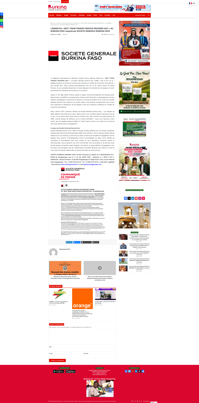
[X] (1, 17)
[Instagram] (1, 26)
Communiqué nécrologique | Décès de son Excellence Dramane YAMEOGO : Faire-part (139, 253)
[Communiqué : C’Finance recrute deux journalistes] (105, 294)
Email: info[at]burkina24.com (99, 374)
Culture (107, 15)
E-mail (51, 353)
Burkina (58, 15)
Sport (95, 15)
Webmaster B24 (55, 34)
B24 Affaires (146, 401)
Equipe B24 (104, 371)
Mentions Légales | (93, 370)
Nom (50, 346)
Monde (66, 15)
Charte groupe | (102, 370)
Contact (108, 370)
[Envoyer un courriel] (59, 34)
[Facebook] (1, 14)
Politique (73, 15)
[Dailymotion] (142, 372)
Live (114, 15)
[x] (129, 372)
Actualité (58, 23)
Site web (86, 353)
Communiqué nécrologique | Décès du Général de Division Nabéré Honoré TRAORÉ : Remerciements (139, 245)
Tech (100, 15)
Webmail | (99, 371)
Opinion (89, 15)
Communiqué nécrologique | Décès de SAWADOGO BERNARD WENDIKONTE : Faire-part (139, 260)
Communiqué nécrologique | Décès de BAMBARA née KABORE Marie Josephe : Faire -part (139, 268)
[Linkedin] (1, 23)
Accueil (51, 15)
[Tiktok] (139, 372)
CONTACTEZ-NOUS (140, 15)
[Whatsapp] (1, 20)
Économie (82, 15)
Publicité (94, 371)
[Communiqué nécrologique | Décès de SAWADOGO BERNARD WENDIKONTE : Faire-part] (123, 261)
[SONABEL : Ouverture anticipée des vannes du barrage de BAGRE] (59, 294)
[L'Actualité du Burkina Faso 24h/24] (57, 7)
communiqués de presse (67, 23)
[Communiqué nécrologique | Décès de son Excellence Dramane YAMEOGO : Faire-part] (123, 253)
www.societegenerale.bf (69, 164)
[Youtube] (132, 372)
